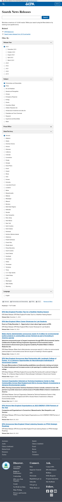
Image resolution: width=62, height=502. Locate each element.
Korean (34, 449)
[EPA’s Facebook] (47, 491)
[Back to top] (57, 497)
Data (31, 467)
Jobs (31, 473)
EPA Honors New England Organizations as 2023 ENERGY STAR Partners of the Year (30, 406)
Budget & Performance (17, 472)
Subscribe (33, 482)
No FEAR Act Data (19, 487)
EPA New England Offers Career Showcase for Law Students (24, 321)
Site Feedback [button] (50, 482)
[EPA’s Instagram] (51, 495)
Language (7, 291)
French (34, 446)
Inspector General (35, 470)
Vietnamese (35, 454)
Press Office (7, 126)
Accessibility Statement (17, 467)
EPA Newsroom (9, 31)
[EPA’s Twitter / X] (51, 491)
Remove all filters (48, 302)
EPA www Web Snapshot (18, 480)
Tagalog (4, 454)
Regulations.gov (35, 479)
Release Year (8, 42)
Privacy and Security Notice (19, 494)
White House (34, 488)
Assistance (5, 441)
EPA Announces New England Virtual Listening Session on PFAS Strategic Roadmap (29, 425)
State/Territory (8, 131)
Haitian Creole (6, 449)
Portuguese (5, 451)
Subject (6, 79)
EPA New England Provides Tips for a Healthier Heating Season (25, 312)
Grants (15, 484)
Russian (34, 451)
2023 (39, 302)
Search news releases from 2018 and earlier (17, 34)
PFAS (32, 302)
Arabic (4, 443)
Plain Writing (17, 490)
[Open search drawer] (3, 4)
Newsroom (33, 476)
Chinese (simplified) (37, 443)
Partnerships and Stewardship (20, 302)
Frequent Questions (52, 479)
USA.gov (32, 485)
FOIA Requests (51, 476)
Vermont (6, 302)
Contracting (17, 476)
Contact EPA (50, 467)
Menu (57, 4)
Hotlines (48, 473)
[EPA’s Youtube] (55, 491)
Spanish (34, 441)
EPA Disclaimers (51, 470)
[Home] (30, 4)
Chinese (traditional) (7, 446)
